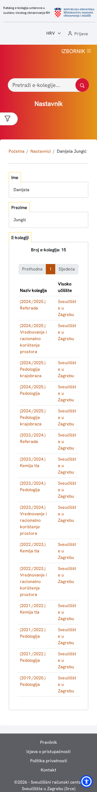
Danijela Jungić (71, 151)
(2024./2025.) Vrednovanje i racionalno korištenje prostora (33, 338)
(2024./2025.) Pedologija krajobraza (33, 369)
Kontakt (48, 770)
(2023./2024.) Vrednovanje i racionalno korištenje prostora (33, 520)
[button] (77, 34)
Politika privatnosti (48, 761)
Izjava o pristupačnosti (48, 751)
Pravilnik (48, 742)
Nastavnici (40, 151)
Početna (17, 151)
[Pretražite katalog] (82, 85)
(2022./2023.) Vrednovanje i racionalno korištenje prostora (33, 581)
